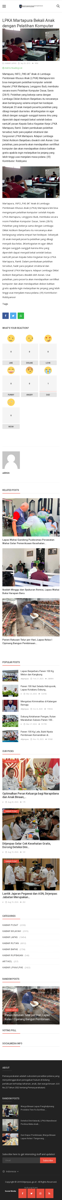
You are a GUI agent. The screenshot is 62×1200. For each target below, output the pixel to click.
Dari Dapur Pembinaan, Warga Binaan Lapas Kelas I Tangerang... (38, 1137)
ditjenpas (25, 678)
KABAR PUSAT (10, 924)
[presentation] (48, 991)
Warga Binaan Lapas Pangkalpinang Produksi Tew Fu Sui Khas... (37, 1108)
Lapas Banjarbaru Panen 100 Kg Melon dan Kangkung (37, 673)
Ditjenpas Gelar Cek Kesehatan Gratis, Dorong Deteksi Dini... (26, 845)
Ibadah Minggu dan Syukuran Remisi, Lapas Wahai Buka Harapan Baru (30, 591)
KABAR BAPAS (10, 949)
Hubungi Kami (31, 1187)
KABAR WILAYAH (11, 931)
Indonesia (11, 1171)
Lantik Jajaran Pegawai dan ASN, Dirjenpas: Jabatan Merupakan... (30, 895)
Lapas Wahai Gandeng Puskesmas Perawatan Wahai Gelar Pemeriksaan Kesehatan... (28, 541)
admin (6, 472)
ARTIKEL (7, 961)
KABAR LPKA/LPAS (12, 967)
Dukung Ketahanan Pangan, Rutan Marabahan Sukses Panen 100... (38, 718)
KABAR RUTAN (10, 943)
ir (21, 694)
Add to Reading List (13, 68)
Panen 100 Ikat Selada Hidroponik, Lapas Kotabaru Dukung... (38, 688)
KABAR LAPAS (10, 63)
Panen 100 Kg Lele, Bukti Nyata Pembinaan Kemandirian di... (37, 733)
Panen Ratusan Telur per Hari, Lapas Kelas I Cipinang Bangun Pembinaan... (27, 641)
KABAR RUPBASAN (12, 955)
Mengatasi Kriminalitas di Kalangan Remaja (39, 703)
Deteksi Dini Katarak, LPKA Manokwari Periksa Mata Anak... (39, 1122)
